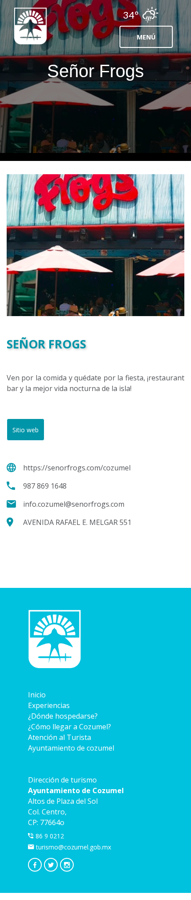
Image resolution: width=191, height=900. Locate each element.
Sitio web (25, 430)
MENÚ (146, 37)
